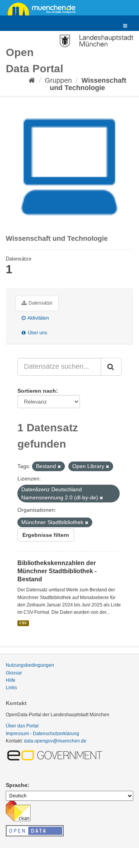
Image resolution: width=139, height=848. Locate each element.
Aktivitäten (38, 318)
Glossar (14, 673)
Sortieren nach (36, 391)
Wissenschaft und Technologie (88, 84)
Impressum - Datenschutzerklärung (42, 733)
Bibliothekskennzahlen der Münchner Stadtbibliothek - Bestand (57, 571)
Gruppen (58, 80)
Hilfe (10, 680)
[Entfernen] (59, 466)
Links (11, 687)
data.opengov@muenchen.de (55, 741)
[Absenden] (111, 367)
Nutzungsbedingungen (30, 665)
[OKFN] (35, 828)
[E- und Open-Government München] (56, 755)
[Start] (32, 80)
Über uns (37, 332)
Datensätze (40, 303)
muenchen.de (44, 8)
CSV (23, 623)
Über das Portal (22, 726)
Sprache (16, 785)
